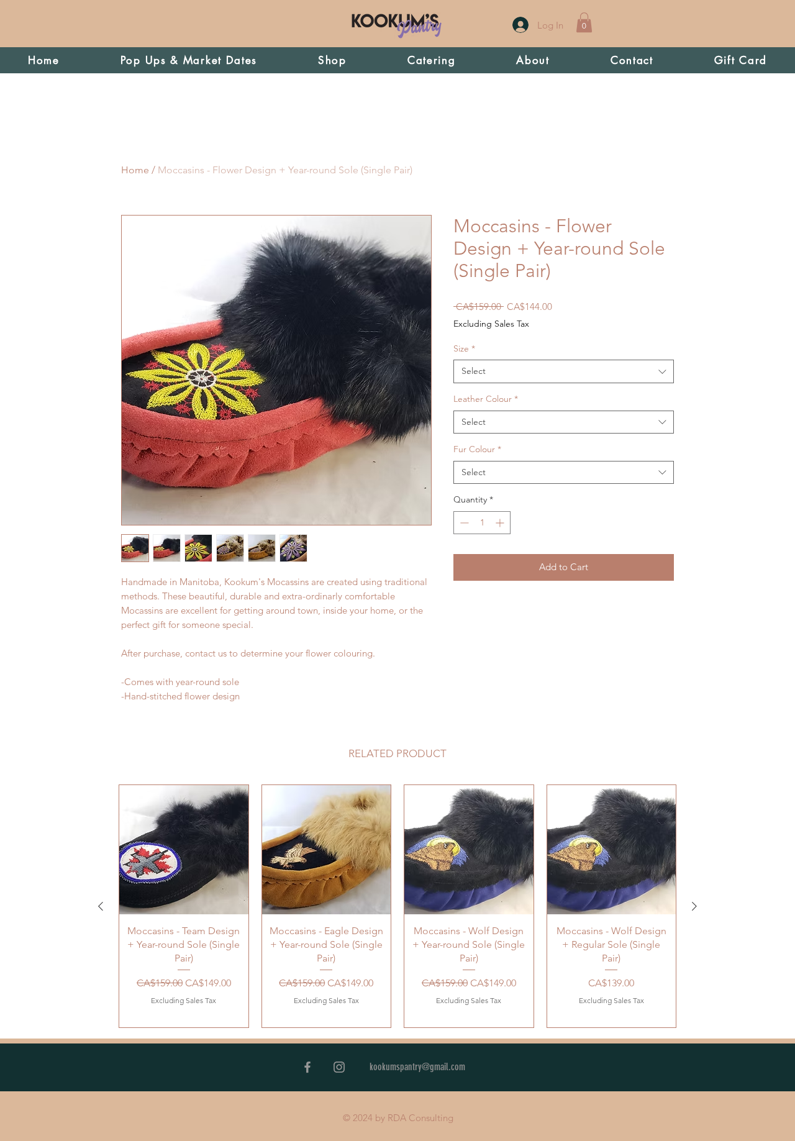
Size (464, 348)
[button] (584, 22)
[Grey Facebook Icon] (307, 1067)
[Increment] (501, 523)
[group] (397, 906)
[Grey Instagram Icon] (339, 1067)
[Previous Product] (100, 906)
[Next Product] (694, 906)
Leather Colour (485, 398)
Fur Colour (477, 449)
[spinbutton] (482, 523)
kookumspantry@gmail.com (417, 1067)
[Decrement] (463, 523)
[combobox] (563, 371)
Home (135, 170)
